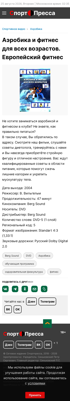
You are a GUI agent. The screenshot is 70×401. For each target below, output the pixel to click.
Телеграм (47, 301)
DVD (28, 255)
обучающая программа (19, 263)
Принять (35, 395)
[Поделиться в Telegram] (15, 291)
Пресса (44, 12)
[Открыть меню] (4, 13)
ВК (8, 309)
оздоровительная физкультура (24, 271)
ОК (17, 309)
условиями (36, 383)
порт (18, 12)
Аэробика (44, 255)
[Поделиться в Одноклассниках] (25, 291)
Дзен (31, 301)
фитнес (54, 271)
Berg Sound (12, 255)
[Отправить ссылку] (44, 291)
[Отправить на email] (34, 291)
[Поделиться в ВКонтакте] (5, 291)
